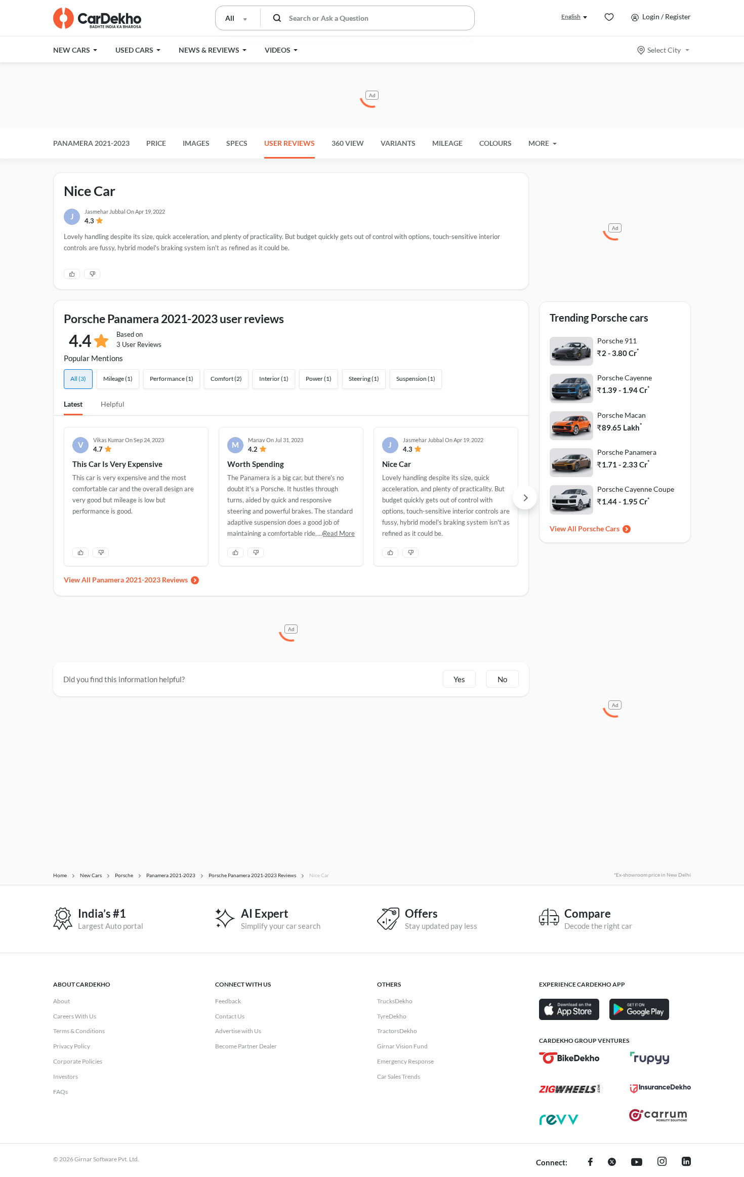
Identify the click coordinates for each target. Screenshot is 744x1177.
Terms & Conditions (79, 1031)
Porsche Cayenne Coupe (635, 489)
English (571, 16)
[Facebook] (590, 1163)
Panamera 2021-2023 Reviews (140, 579)
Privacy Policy (71, 1046)
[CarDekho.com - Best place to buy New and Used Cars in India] (97, 18)
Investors (65, 1076)
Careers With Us (74, 1016)
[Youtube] (636, 1163)
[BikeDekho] (569, 1058)
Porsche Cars (598, 528)
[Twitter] (612, 1163)
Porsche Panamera (626, 452)
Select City (664, 50)
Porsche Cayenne (624, 377)
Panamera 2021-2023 (91, 143)
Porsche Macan (621, 415)
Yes (459, 679)
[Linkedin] (686, 1163)
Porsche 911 (617, 340)
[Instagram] (662, 1163)
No (502, 679)
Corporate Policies (77, 1061)
